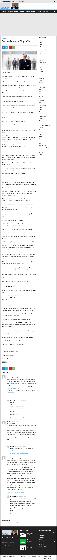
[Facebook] (50, 1)
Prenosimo (41, 111)
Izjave (40, 80)
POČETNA (4, 11)
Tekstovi (7, 36)
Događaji (41, 55)
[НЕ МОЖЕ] (23, 547)
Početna (3, 36)
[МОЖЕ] (23, 541)
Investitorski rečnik (43, 76)
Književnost (41, 82)
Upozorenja (41, 150)
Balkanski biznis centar (44, 46)
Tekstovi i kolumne (43, 145)
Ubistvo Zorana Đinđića (44, 147)
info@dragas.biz (14, 450)
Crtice (40, 53)
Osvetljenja (41, 96)
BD (5, 362)
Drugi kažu (41, 58)
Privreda (41, 120)
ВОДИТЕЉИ (30, 533)
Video (40, 154)
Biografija (10, 11)
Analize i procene (43, 40)
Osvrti (40, 98)
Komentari (41, 85)
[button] (54, 11)
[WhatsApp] (13, 47)
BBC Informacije (42, 49)
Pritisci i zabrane (42, 116)
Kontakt (22, 11)
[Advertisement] (28, 24)
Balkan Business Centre (31, 11)
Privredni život (42, 123)
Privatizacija (41, 118)
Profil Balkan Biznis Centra (45, 125)
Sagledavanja (42, 138)
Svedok (40, 141)
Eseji (40, 64)
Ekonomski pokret (43, 62)
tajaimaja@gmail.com (14, 388)
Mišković (41, 89)
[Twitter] (52, 1)
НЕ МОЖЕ (29, 546)
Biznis (40, 51)
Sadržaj (40, 136)
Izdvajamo (41, 78)
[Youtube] (54, 1)
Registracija (45, 11)
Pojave (40, 102)
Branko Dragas (6, 43)
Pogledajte (41, 100)
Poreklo (40, 107)
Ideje (40, 67)
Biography (16, 11)
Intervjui (41, 71)
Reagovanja (41, 132)
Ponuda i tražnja (42, 105)
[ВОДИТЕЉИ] (23, 535)
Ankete (40, 44)
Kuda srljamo (42, 87)
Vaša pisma (41, 152)
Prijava (39, 11)
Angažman (41, 42)
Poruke (40, 109)
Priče (40, 114)
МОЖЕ (28, 539)
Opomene (41, 93)
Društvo (41, 60)
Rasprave (41, 129)
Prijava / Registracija (20, 1)
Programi (41, 127)
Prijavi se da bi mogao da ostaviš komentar (15, 397)
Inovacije (41, 69)
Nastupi (40, 91)
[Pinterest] (10, 47)
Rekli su (41, 134)
